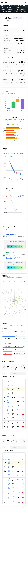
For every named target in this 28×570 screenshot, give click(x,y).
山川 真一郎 (9, 497)
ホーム (2, 7)
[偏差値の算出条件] (18, 117)
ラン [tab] (22, 373)
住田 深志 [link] (23, 11)
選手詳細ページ (17, 17)
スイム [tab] (7, 373)
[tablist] (14, 373)
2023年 (22, 9)
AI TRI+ (4, 2)
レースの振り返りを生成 (16, 246)
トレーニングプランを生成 (16, 267)
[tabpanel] (14, 402)
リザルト (17, 11)
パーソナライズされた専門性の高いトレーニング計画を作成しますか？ (15, 258)
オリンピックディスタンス (7, 11)
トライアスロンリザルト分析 (12, 7)
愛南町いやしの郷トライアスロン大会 (9, 9)
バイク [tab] (14, 373)
